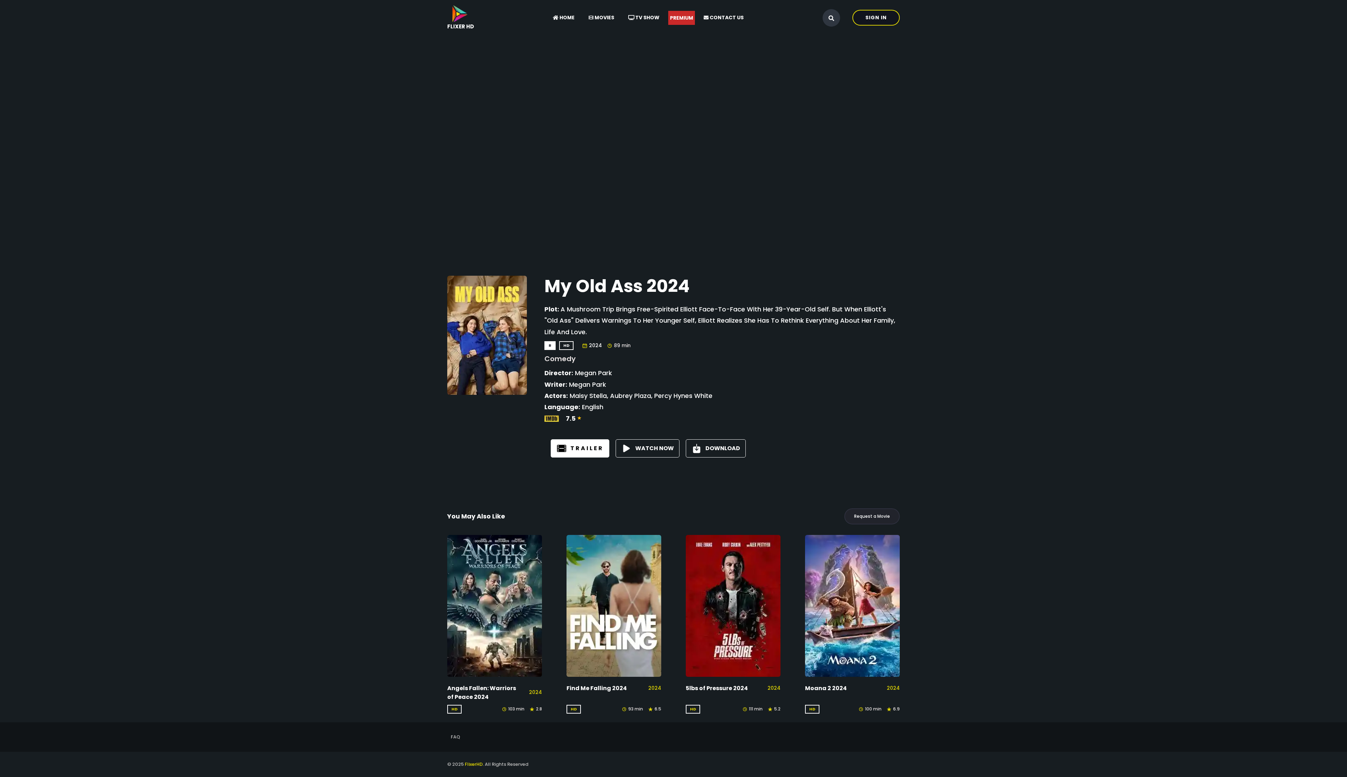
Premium (681, 17)
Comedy (560, 359)
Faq (455, 737)
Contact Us (726, 17)
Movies (604, 17)
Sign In (876, 17)
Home (566, 17)
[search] (831, 18)
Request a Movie (872, 516)
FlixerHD (474, 764)
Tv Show (646, 17)
